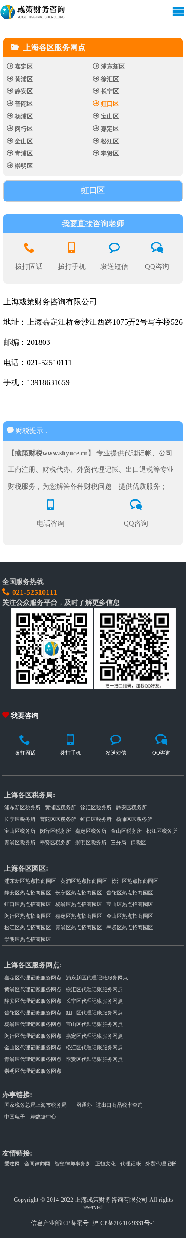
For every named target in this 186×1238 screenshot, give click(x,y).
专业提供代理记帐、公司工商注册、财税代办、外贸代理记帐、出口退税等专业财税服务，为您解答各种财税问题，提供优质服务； (91, 469)
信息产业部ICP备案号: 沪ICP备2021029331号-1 (93, 1223)
